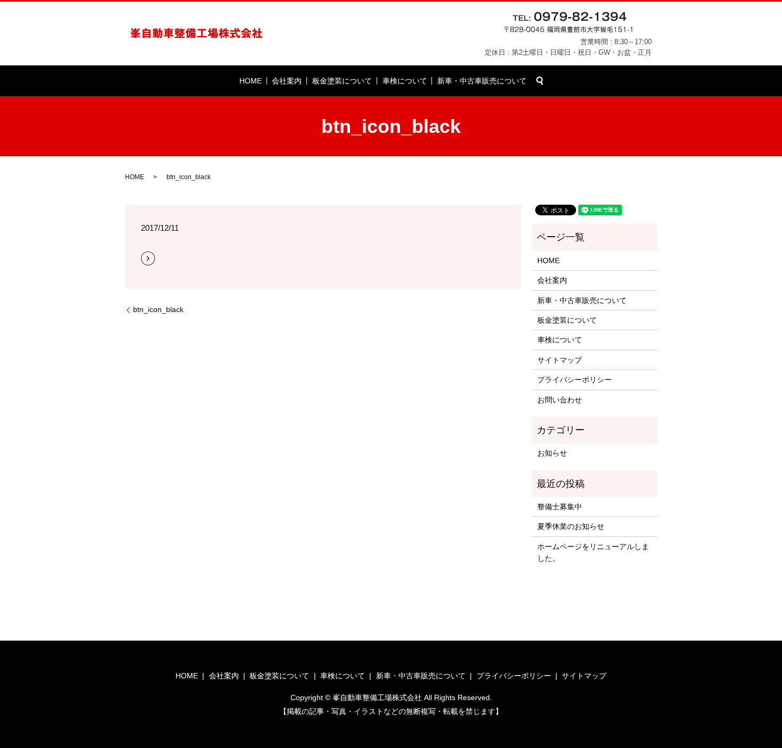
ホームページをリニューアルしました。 (593, 552)
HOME (250, 81)
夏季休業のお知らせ (570, 526)
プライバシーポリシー (574, 379)
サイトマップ (559, 360)
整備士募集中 (559, 506)
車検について (404, 81)
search (540, 81)
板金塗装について (342, 81)
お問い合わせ (559, 400)
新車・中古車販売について (482, 81)
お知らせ (552, 453)
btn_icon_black (158, 309)
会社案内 (287, 81)
